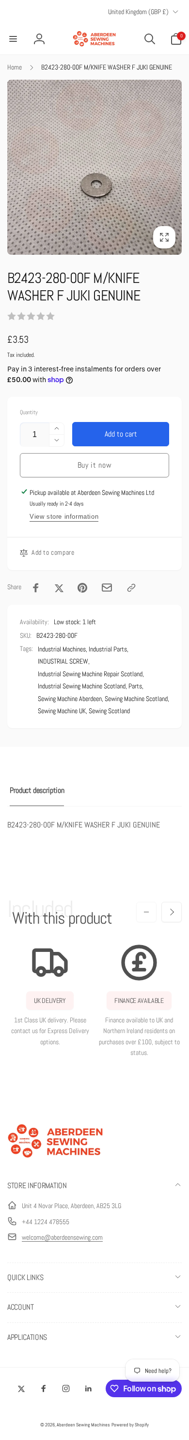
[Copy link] (131, 588)
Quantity (29, 412)
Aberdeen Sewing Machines (83, 1425)
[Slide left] (146, 912)
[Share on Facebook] (36, 588)
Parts (135, 686)
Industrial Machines (62, 649)
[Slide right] (171, 912)
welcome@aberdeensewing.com (62, 1237)
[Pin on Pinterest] (82, 588)
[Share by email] (107, 587)
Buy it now (95, 465)
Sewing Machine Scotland (136, 698)
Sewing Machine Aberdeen (70, 698)
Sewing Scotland (109, 710)
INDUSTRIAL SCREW (63, 661)
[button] (13, 39)
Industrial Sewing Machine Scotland (82, 686)
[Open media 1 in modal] (94, 167)
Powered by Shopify (130, 1425)
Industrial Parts (108, 649)
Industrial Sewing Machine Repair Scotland (90, 673)
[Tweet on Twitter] (59, 588)
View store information (64, 516)
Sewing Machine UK (62, 710)
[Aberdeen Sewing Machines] (55, 1160)
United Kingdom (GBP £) (138, 11)
